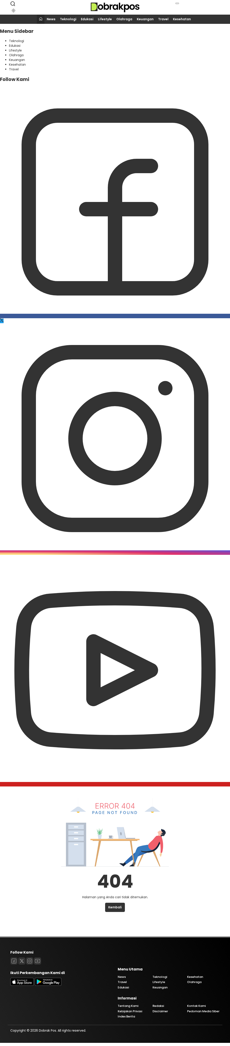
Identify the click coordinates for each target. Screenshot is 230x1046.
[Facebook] (115, 316)
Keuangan (145, 19)
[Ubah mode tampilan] (12, 10)
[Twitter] (2, 321)
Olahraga (124, 19)
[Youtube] (115, 784)
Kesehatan (182, 19)
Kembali (115, 907)
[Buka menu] (177, 3)
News (51, 19)
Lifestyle (105, 19)
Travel (163, 19)
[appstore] (22, 984)
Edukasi (87, 19)
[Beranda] (40, 19)
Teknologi (68, 19)
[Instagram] (115, 552)
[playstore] (48, 984)
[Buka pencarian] (12, 3)
